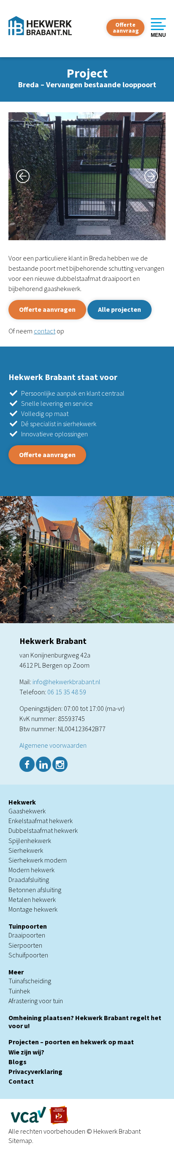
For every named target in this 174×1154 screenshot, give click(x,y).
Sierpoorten (25, 945)
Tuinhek (19, 991)
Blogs (17, 1061)
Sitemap (20, 1140)
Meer (16, 972)
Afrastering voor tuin (35, 1000)
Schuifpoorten (28, 955)
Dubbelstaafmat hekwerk (43, 830)
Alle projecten (119, 309)
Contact (21, 1081)
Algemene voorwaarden (53, 745)
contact (44, 331)
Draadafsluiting (28, 879)
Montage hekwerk (32, 909)
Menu (158, 35)
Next (155, 176)
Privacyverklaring (35, 1071)
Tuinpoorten (27, 926)
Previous (19, 176)
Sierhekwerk (25, 850)
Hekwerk (22, 802)
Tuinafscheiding (29, 980)
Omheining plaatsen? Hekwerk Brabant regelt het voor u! (84, 1021)
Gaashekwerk (27, 811)
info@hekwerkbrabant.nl (67, 681)
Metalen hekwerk (32, 899)
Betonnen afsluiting (34, 889)
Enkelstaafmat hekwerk (40, 820)
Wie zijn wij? (26, 1052)
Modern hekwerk (31, 870)
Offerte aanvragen (47, 309)
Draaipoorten (26, 935)
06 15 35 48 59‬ (66, 692)
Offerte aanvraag (126, 27)
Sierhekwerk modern (37, 860)
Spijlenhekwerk (29, 840)
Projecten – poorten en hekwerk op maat (71, 1041)
